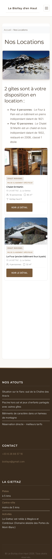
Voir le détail (19, 207)
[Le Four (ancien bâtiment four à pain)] (26, 231)
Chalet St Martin (14, 186)
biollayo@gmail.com (13, 461)
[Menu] (46, 8)
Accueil (7, 30)
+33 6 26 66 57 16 (12, 453)
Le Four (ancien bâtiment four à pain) (26, 256)
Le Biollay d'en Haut (22, 8)
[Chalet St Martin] (26, 161)
